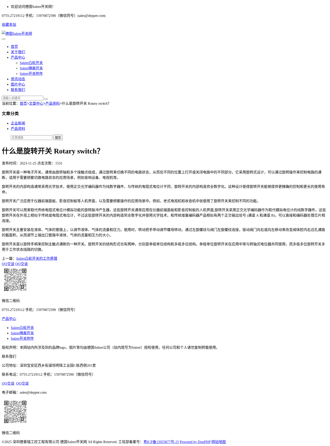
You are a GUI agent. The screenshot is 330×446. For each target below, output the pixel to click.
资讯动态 (18, 79)
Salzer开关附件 (31, 73)
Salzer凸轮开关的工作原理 (36, 258)
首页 (14, 47)
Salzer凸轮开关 (31, 63)
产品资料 (52, 103)
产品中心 (18, 57)
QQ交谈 (8, 264)
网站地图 (218, 442)
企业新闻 (18, 123)
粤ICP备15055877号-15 (161, 442)
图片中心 (18, 84)
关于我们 (18, 52)
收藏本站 (9, 25)
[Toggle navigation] (3, 39)
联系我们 (18, 90)
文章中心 (36, 103)
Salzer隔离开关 (31, 68)
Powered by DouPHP (195, 442)
